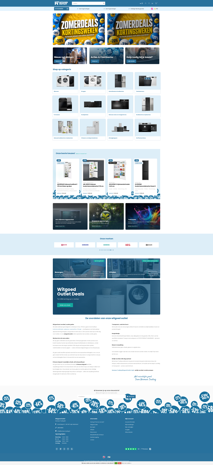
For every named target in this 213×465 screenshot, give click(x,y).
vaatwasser (67, 329)
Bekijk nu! (58, 61)
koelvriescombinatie (58, 329)
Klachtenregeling (94, 437)
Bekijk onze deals (65, 305)
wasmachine (73, 329)
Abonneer (131, 396)
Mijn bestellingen (129, 424)
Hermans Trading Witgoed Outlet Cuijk (123, 370)
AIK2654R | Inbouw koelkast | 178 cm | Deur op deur (67, 185)
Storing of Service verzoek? (97, 422)
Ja (116, 463)
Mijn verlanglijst (129, 427)
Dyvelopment (126, 461)
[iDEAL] (104, 457)
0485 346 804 (131, 61)
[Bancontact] (109, 457)
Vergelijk (127, 429)
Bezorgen (92, 427)
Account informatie (130, 422)
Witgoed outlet (94, 424)
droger (79, 329)
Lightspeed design (116, 461)
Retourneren (93, 432)
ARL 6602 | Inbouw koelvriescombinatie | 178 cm (93, 185)
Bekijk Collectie (59, 226)
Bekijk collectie (81, 153)
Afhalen (92, 429)
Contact (92, 439)
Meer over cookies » (126, 463)
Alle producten (129, 432)
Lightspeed (109, 461)
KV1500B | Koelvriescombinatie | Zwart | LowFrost (145, 186)
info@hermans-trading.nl (63, 431)
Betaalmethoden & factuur (97, 434)
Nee (120, 463)
